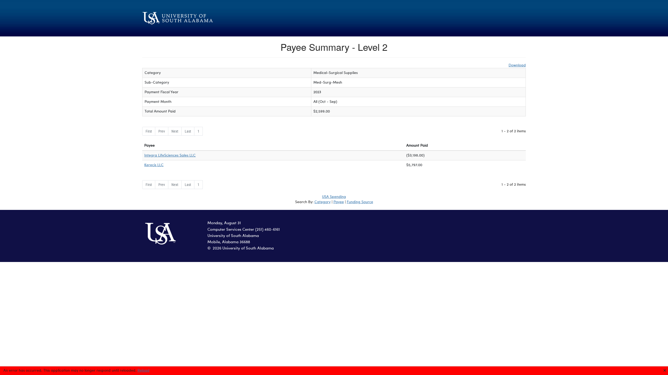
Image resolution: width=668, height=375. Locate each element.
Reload (144, 370)
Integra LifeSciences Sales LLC (170, 155)
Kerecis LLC (154, 165)
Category (322, 202)
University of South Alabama (233, 236)
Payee (338, 202)
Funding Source (360, 202)
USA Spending (334, 197)
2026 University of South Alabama (243, 249)
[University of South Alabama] (203, 18)
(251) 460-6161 (267, 230)
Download (517, 65)
